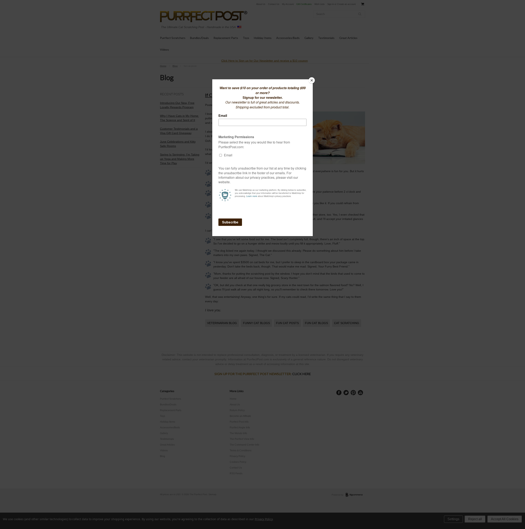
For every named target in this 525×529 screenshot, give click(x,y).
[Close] (312, 80)
